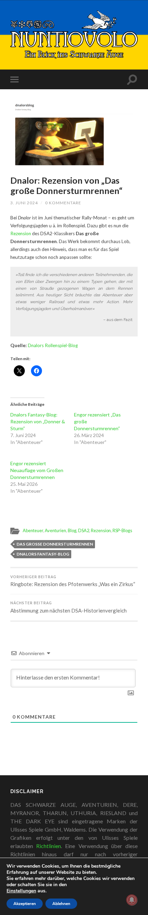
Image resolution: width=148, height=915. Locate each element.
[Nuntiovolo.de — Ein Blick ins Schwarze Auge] (74, 34)
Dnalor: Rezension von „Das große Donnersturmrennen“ (66, 185)
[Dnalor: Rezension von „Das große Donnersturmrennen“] (74, 133)
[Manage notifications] (131, 899)
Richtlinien (48, 846)
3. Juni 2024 (24, 202)
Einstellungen (21, 891)
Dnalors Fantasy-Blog (43, 554)
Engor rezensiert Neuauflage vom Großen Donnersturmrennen (36, 470)
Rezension (20, 233)
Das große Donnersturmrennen (55, 544)
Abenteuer (33, 530)
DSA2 (83, 530)
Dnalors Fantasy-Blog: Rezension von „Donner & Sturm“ (37, 421)
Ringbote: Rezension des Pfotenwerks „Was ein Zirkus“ (72, 581)
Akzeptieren (24, 903)
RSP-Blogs (122, 530)
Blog (72, 530)
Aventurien (55, 530)
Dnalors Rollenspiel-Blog (53, 345)
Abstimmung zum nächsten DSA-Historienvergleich (68, 607)
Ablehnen (61, 903)
